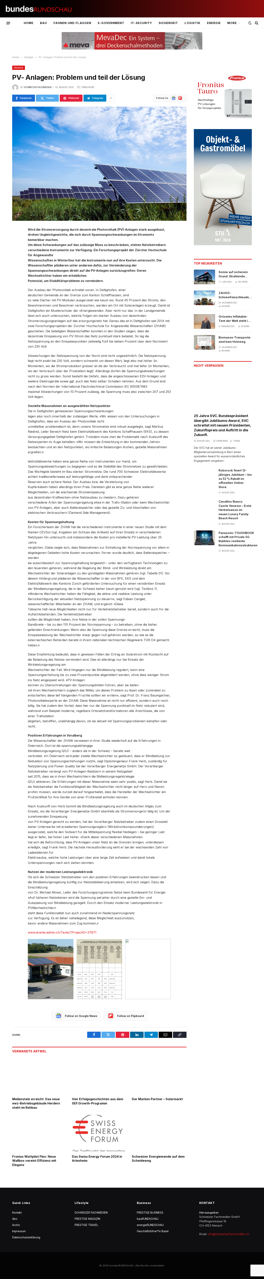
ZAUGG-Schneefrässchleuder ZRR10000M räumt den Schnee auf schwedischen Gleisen (235, 295)
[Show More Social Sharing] (111, 98)
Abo (14, 1218)
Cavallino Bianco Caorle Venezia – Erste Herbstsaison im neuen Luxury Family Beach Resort (235, 510)
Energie (214, 23)
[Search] (256, 23)
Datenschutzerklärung (26, 1237)
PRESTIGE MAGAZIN (87, 1218)
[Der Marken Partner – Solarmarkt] (159, 1076)
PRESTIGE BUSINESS (150, 1212)
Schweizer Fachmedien (38, 87)
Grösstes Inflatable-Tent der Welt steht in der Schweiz (234, 319)
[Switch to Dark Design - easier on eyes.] (249, 23)
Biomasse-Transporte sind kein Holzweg (234, 339)
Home (28, 23)
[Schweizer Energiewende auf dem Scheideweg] (159, 1133)
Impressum (19, 1231)
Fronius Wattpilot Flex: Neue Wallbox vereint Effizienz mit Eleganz (34, 1161)
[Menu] (8, 23)
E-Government (111, 23)
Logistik (192, 23)
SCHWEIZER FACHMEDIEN (91, 1212)
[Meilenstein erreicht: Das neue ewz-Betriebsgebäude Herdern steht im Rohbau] (39, 1076)
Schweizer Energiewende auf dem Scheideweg (158, 1159)
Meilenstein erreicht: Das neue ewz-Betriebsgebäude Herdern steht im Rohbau (36, 1103)
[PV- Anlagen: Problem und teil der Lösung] (99, 164)
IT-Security (141, 23)
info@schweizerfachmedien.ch (228, 1234)
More (232, 23)
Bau (43, 23)
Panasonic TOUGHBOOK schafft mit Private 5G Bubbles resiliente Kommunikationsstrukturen (238, 539)
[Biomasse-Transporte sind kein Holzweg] (204, 342)
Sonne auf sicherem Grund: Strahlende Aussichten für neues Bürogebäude (234, 274)
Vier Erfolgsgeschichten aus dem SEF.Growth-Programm (97, 1101)
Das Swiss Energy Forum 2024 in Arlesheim (97, 1159)
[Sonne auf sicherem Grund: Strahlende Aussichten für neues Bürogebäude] (204, 277)
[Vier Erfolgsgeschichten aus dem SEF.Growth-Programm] (99, 1076)
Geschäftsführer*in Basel (153, 1231)
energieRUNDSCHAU (150, 1225)
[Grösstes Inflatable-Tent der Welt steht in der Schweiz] (204, 321)
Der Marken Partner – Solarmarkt (157, 1099)
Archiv (16, 1225)
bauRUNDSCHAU (147, 1218)
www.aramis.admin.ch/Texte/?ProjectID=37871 (62, 932)
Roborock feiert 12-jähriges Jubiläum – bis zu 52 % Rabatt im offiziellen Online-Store (235, 479)
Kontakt (17, 1212)
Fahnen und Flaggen (72, 23)
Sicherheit (168, 23)
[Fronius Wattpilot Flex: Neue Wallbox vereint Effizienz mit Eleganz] (39, 1133)
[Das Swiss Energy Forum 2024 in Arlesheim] (99, 1133)
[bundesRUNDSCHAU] (39, 8)
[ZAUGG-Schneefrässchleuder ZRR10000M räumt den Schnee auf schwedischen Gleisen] (204, 297)
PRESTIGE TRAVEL (86, 1225)
